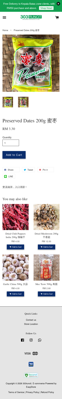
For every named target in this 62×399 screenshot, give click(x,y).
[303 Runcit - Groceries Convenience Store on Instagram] (31, 341)
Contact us (31, 319)
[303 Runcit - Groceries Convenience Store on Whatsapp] (39, 341)
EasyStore (31, 386)
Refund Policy (47, 392)
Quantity (7, 137)
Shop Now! (46, 8)
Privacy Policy (32, 392)
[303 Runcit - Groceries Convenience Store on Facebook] (22, 341)
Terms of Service (16, 392)
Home (5, 30)
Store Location (31, 323)
